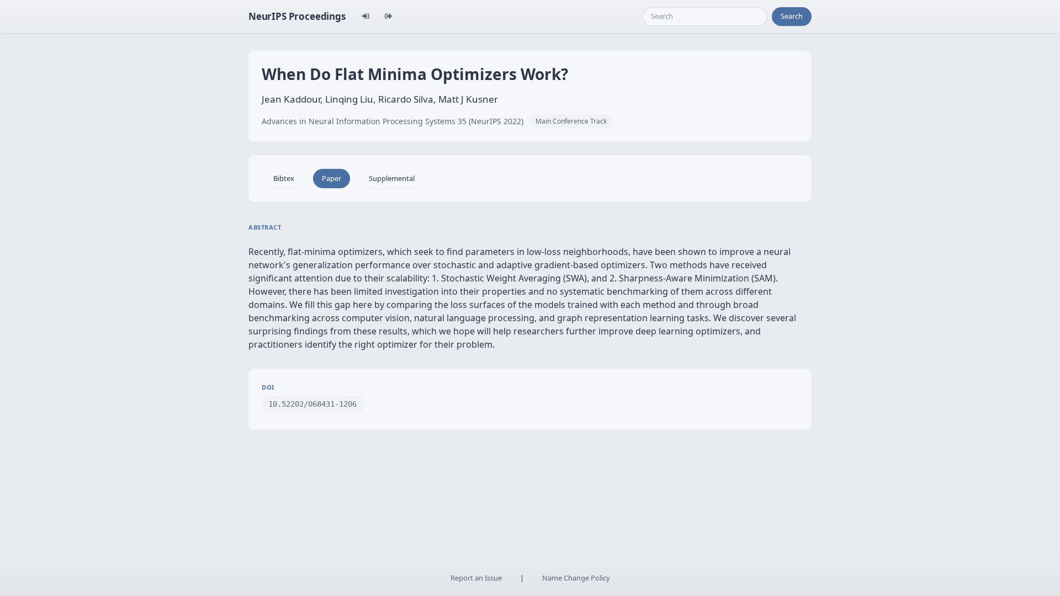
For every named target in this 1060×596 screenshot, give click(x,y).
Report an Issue (476, 578)
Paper (331, 178)
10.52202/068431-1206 (312, 404)
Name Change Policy (576, 578)
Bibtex (283, 178)
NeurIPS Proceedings (297, 16)
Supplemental (392, 178)
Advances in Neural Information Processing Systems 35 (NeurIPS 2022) (392, 121)
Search (792, 16)
